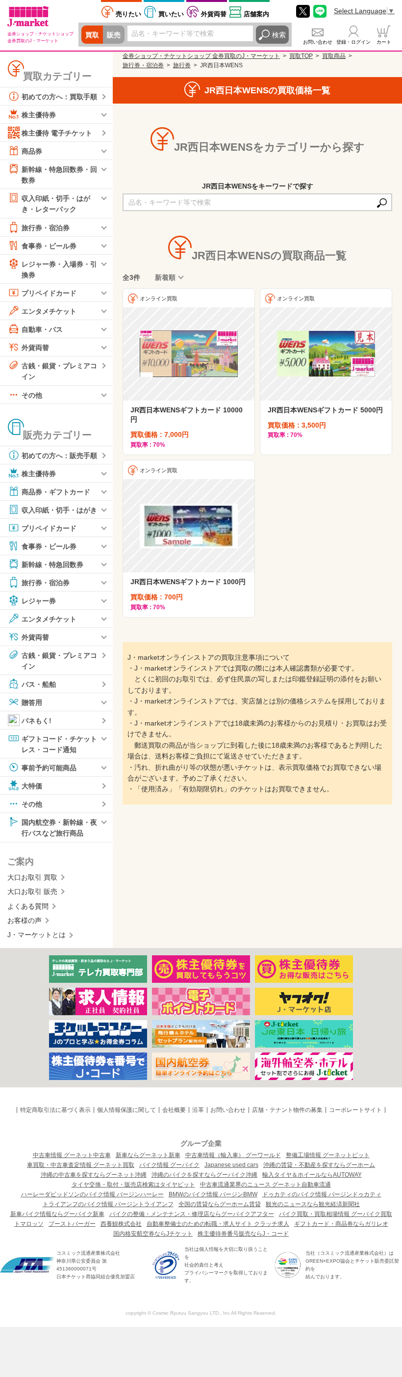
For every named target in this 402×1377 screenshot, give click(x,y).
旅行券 (182, 65)
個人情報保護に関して (126, 1110)
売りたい (128, 14)
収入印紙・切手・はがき (59, 509)
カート (384, 42)
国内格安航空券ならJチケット (153, 1233)
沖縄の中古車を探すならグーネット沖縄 (94, 1174)
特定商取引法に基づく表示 (55, 1110)
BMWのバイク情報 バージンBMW (213, 1194)
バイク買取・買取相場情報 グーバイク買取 (335, 1214)
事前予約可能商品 (49, 768)
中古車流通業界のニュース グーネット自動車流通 (265, 1184)
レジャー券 (39, 600)
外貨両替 (213, 14)
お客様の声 (24, 920)
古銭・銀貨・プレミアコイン (59, 371)
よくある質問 (28, 906)
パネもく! (36, 721)
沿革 (198, 1110)
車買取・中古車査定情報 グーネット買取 (80, 1164)
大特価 (32, 786)
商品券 (32, 151)
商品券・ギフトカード (56, 491)
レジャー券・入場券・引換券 (59, 269)
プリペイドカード (49, 293)
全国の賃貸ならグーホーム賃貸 (219, 1204)
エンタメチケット (49, 311)
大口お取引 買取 (32, 877)
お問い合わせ (317, 42)
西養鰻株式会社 (121, 1223)
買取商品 (334, 56)
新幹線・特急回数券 (52, 564)
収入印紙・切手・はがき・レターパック (56, 203)
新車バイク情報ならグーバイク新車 (57, 1214)
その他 (32, 395)
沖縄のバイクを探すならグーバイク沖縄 (204, 1174)
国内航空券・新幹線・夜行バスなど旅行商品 (59, 827)
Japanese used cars (231, 1164)
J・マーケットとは (36, 935)
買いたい (171, 14)
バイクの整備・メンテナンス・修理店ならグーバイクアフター (191, 1214)
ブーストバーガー (72, 1223)
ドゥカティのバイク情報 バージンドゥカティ (321, 1194)
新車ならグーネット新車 (148, 1155)
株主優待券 (39, 115)
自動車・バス (42, 329)
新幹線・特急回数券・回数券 (59, 174)
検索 (279, 35)
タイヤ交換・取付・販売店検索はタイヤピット (133, 1184)
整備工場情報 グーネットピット (328, 1155)
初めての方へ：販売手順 (59, 455)
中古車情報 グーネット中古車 (72, 1155)
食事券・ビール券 (49, 245)
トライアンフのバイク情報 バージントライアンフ (108, 1204)
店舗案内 (256, 14)
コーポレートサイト (355, 1110)
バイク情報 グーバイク (169, 1164)
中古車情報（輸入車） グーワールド (233, 1155)
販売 (114, 35)
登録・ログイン (353, 42)
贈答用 (32, 702)
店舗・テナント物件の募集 (287, 1110)
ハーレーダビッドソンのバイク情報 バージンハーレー (92, 1194)
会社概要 (174, 1110)
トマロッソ (29, 1223)
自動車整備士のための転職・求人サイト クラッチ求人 (218, 1223)
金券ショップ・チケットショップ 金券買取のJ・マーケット (201, 56)
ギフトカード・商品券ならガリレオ (341, 1223)
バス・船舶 (39, 684)
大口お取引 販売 (32, 891)
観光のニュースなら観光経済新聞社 (313, 1204)
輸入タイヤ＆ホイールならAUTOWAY (312, 1174)
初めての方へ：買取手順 (59, 97)
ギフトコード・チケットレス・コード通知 (59, 744)
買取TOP (301, 56)
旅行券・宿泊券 (46, 227)
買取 (92, 35)
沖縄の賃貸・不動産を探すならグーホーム (319, 1164)
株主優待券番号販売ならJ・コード (243, 1233)
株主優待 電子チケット (57, 133)
